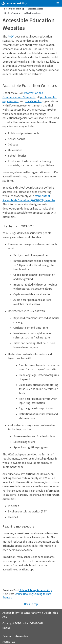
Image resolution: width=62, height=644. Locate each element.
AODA (11, 36)
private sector (33, 101)
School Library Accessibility (35, 590)
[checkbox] (57, 3)
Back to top (31, 604)
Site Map (6, 627)
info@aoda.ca (8, 642)
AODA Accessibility (17, 3)
